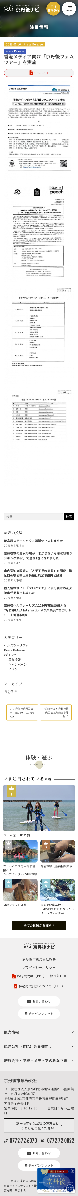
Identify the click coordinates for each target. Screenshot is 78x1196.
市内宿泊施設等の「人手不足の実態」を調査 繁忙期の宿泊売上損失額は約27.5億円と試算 (38, 572)
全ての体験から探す (38, 925)
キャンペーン (17, 664)
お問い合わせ (41, 1001)
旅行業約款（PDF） (32, 976)
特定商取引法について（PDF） (42, 986)
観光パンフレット (40, 1013)
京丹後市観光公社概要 (39, 959)
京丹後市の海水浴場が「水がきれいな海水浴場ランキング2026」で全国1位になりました (38, 555)
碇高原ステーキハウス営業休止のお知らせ (33, 541)
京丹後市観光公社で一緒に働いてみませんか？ (22, 712)
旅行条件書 (58, 975)
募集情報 (14, 659)
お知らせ (10, 655)
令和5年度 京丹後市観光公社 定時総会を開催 (56, 712)
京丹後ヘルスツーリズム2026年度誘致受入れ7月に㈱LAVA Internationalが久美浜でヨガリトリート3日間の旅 (37, 610)
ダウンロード (41, 72)
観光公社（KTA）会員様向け (28, 1046)
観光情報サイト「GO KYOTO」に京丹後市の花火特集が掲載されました (38, 590)
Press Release (33, 44)
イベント (14, 669)
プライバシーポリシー (39, 967)
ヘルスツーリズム (16, 645)
